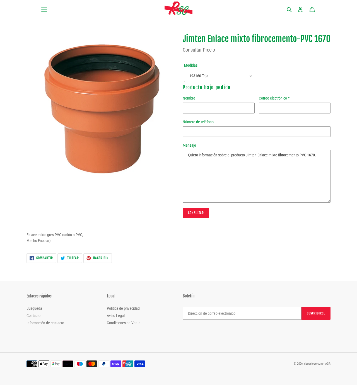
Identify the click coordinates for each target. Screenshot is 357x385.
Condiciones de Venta (124, 323)
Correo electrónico (274, 98)
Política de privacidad (123, 308)
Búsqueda (34, 308)
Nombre (189, 98)
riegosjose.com (313, 363)
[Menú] (67, 6)
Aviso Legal (116, 315)
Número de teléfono (198, 122)
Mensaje (189, 145)
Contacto (33, 315)
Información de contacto (45, 323)
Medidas (190, 65)
